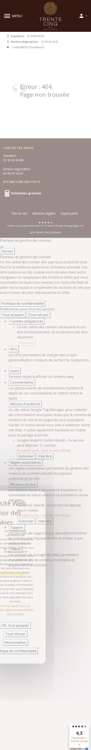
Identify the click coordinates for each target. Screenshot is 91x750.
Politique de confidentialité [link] (23, 303)
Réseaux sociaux (23, 484)
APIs (13, 349)
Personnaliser (15, 642)
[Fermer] (1, 246)
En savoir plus (28, 450)
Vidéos (15, 549)
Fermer (7, 251)
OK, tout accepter (15, 625)
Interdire (45, 456)
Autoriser (26, 343)
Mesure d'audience (25, 404)
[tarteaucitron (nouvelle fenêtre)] (12, 573)
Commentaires (21, 382)
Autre (14, 371)
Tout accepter (13, 315)
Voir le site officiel (56, 450)
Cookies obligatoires (26, 321)
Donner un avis (79, 741)
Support (16, 527)
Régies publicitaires (25, 462)
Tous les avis (78, 737)
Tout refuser (38, 315)
